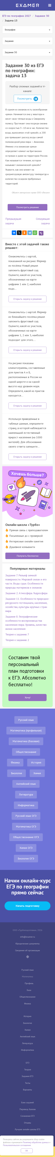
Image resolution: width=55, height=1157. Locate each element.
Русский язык (26, 720)
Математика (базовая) (26, 741)
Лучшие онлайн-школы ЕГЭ (27, 1129)
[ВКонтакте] (14, 232)
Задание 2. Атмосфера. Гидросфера (26, 593)
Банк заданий (27, 1102)
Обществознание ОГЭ (26, 837)
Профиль (29, 983)
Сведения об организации (27, 950)
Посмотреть (25, 98)
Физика (15, 762)
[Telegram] (29, 232)
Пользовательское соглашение (17, 1145)
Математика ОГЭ (26, 826)
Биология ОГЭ (26, 858)
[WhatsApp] (35, 232)
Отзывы (27, 1122)
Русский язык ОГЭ (26, 815)
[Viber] (41, 233)
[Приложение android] (27, 957)
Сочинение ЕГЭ (27, 1116)
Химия (37, 773)
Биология (16, 773)
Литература (26, 794)
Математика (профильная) (26, 730)
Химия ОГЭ (26, 848)
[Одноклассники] (24, 232)
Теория (27, 1069)
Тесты (27, 1083)
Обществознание (26, 752)
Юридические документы (28, 943)
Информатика (26, 805)
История (36, 762)
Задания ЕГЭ (27, 1076)
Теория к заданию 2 (17, 640)
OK (26, 1150)
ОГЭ (27, 1062)
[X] (19, 232)
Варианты (27, 1089)
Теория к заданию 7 (17, 634)
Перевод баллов (28, 1109)
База (29, 990)
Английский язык (26, 783)
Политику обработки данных (36, 1142)
